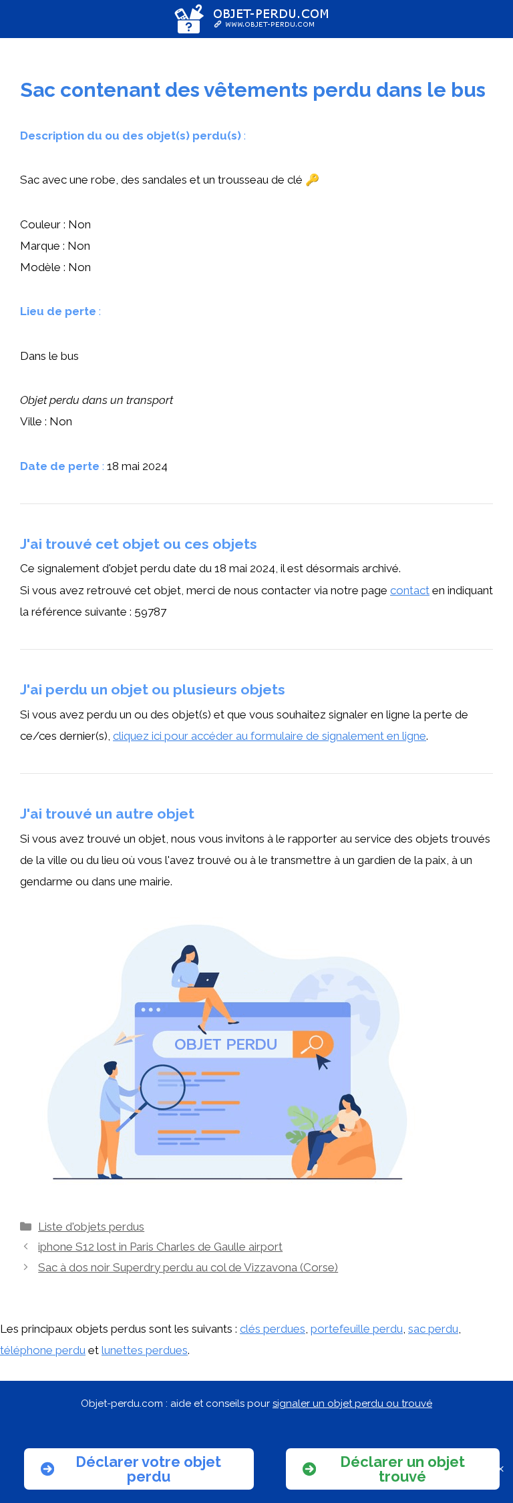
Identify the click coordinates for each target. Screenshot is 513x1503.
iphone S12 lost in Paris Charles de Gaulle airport (160, 1246)
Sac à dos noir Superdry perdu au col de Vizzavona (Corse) (188, 1267)
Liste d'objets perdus (91, 1226)
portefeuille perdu (357, 1328)
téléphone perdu (43, 1350)
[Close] (500, 1469)
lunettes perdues (145, 1350)
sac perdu (433, 1328)
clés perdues (272, 1328)
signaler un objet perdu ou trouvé (352, 1404)
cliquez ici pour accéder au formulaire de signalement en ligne (269, 735)
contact (410, 590)
